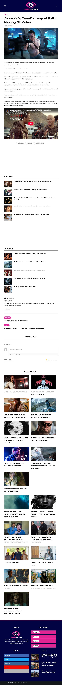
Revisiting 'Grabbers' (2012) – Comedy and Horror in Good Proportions (41, 539)
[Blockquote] (17, 354)
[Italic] (12, 354)
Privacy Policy (17, 682)
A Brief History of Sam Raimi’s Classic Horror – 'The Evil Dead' (33, 206)
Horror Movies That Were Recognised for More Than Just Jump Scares (43, 466)
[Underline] (14, 354)
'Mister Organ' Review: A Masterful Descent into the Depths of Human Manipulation (15, 539)
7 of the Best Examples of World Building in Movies (30, 261)
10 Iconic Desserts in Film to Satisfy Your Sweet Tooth (30, 253)
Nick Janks (7, 25)
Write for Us (10, 682)
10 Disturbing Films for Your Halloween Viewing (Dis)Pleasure (33, 181)
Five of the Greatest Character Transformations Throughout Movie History (35, 198)
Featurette (29, 143)
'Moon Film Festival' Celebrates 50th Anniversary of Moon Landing (16, 440)
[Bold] (10, 354)
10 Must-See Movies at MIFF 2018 (15, 392)
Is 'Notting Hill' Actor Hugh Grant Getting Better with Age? (32, 214)
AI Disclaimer (24, 682)
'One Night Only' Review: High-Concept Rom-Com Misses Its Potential (49, 664)
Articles (7, 309)
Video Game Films (39, 143)
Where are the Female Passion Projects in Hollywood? (30, 189)
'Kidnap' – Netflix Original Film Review (25, 286)
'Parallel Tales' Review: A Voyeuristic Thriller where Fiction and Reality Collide (50, 656)
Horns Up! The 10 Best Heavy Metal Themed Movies (29, 270)
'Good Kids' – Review (11, 562)
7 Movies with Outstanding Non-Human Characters (30, 278)
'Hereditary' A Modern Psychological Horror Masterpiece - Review (12, 611)
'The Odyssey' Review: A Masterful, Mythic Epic (49, 671)
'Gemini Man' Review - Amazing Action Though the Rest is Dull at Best (43, 514)
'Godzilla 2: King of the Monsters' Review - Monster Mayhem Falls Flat (14, 514)
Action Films (21, 143)
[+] (19, 354)
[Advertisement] (31, 161)
